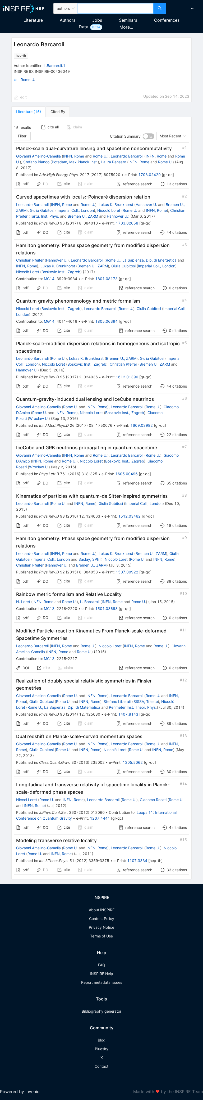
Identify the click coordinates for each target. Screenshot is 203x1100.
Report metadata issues (101, 982)
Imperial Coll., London (75, 210)
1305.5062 (133, 762)
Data (83, 26)
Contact (101, 1066)
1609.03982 (141, 425)
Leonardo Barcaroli (127, 156)
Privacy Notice (101, 927)
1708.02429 (149, 174)
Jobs (97, 20)
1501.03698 (106, 608)
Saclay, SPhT (90, 559)
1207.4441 (100, 818)
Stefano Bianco (36, 162)
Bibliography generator (101, 1011)
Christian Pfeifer (30, 260)
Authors (67, 20)
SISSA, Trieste (145, 701)
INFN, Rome (73, 156)
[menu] (185, 8)
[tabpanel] (101, 498)
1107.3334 (137, 860)
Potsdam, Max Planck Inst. (75, 162)
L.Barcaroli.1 (54, 65)
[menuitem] (193, 8)
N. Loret (23, 601)
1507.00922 (127, 572)
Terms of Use (101, 936)
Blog (101, 1040)
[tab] (28, 112)
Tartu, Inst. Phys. (44, 216)
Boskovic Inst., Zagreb (60, 272)
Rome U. (28, 79)
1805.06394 (106, 321)
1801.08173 (106, 278)
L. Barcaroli (89, 601)
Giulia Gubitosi (42, 210)
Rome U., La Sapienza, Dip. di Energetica (141, 260)
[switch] (148, 136)
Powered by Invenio (20, 1091)
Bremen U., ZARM (83, 216)
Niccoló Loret (108, 210)
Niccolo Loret (110, 646)
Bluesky (101, 1049)
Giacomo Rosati (153, 799)
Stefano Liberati (117, 701)
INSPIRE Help (101, 973)
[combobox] (116, 8)
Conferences (166, 20)
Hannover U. (146, 204)
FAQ (101, 965)
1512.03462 (129, 516)
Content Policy (101, 918)
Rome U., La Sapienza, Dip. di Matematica (63, 707)
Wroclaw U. (39, 418)
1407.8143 (128, 714)
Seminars (128, 20)
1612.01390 (127, 377)
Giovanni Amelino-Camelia (38, 156)
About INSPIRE (101, 910)
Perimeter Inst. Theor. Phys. (133, 707)
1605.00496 (126, 474)
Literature (33, 20)
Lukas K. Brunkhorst (116, 204)
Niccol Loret (26, 799)
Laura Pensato (113, 162)
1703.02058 (127, 223)
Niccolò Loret (27, 272)
